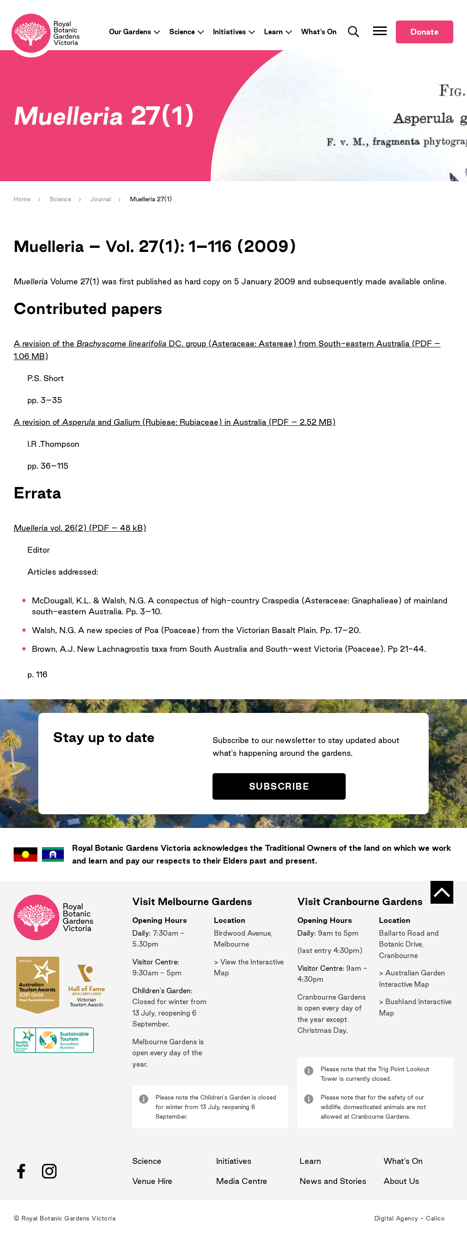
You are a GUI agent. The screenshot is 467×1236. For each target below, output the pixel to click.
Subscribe (279, 786)
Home (22, 199)
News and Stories (333, 1181)
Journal (100, 199)
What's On (319, 32)
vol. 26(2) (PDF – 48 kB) (80, 528)
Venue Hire (152, 1181)
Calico (435, 1218)
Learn (273, 32)
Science (182, 32)
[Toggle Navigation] (380, 30)
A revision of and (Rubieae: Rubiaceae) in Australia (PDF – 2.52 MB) (175, 422)
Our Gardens (130, 32)
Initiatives (229, 32)
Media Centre (241, 1181)
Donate (424, 31)
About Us (401, 1181)
